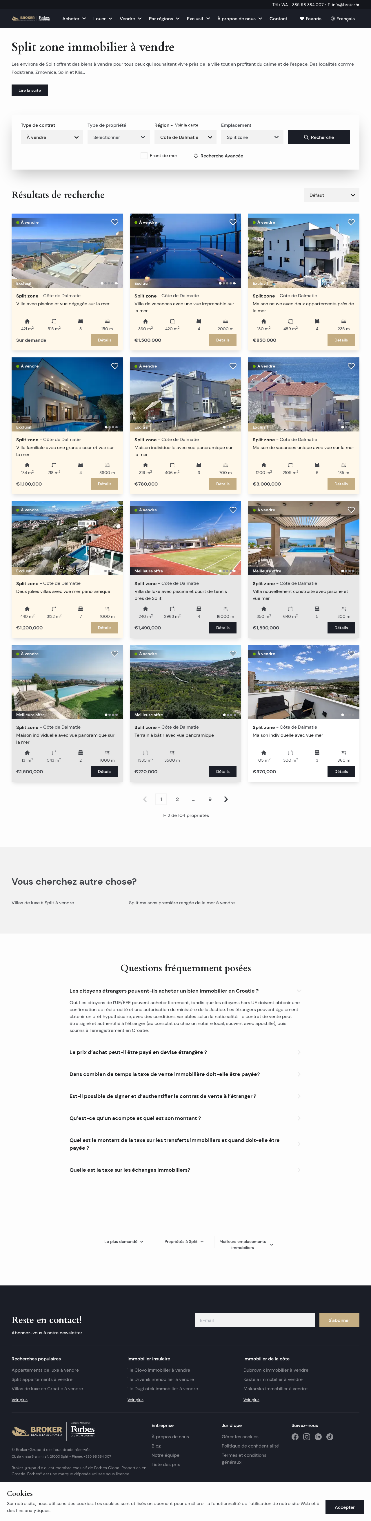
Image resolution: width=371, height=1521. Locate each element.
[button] (185, 989)
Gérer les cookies (240, 1436)
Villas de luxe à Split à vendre (43, 902)
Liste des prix (166, 1464)
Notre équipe (165, 1455)
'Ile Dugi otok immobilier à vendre (163, 1388)
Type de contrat (38, 125)
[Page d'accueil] (31, 18)
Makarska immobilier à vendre (275, 1388)
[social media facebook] (295, 1436)
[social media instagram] (306, 1436)
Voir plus (20, 1399)
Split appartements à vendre (42, 1379)
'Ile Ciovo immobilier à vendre (159, 1370)
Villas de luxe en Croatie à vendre (47, 1388)
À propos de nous (170, 1436)
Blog (156, 1446)
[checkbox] (144, 155)
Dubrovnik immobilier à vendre (275, 1370)
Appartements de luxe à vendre (45, 1370)
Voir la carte (186, 125)
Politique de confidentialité (250, 1446)
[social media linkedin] (318, 1436)
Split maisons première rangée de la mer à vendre (182, 902)
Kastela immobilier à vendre (273, 1379)
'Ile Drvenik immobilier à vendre (161, 1379)
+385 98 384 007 (97, 1456)
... (193, 799)
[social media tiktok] (330, 1436)
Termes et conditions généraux (244, 1458)
